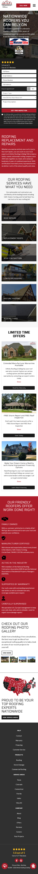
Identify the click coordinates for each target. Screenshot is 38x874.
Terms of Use (20, 123)
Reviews (19, 827)
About (19, 813)
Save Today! (19, 435)
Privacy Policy (28, 123)
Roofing (19, 760)
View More (7, 653)
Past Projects (19, 836)
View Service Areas (10, 717)
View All (19, 803)
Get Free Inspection (19, 110)
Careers (19, 832)
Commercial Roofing (19, 769)
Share (19, 382)
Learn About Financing (19, 487)
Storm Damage (19, 765)
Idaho (19, 798)
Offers (19, 823)
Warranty (19, 740)
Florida (19, 794)
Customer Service (19, 750)
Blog (19, 818)
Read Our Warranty (19, 388)
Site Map (23, 865)
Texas (19, 780)
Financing (19, 745)
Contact (19, 736)
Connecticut (19, 789)
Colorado (19, 784)
